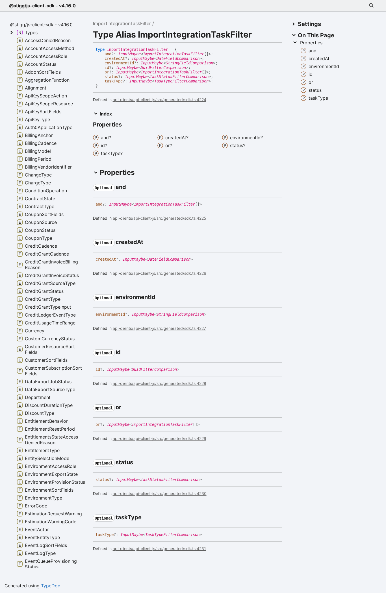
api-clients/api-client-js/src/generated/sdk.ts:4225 (159, 218)
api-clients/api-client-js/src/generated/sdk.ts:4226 (159, 273)
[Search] (371, 5)
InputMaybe (129, 54)
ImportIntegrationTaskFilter (122, 23)
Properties (311, 42)
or (107, 72)
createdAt (115, 58)
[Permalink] (131, 187)
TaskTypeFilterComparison (181, 81)
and (108, 54)
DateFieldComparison (178, 58)
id (107, 67)
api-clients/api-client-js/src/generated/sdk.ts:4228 (159, 383)
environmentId (119, 63)
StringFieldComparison (189, 63)
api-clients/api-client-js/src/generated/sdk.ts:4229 (159, 438)
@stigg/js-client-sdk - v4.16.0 (42, 5)
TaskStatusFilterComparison (179, 76)
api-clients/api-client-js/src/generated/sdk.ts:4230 (160, 493)
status (111, 76)
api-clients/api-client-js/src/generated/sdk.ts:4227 (159, 328)
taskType (114, 81)
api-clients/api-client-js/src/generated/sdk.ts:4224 (159, 99)
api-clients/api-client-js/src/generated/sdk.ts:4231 (159, 548)
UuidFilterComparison (163, 67)
